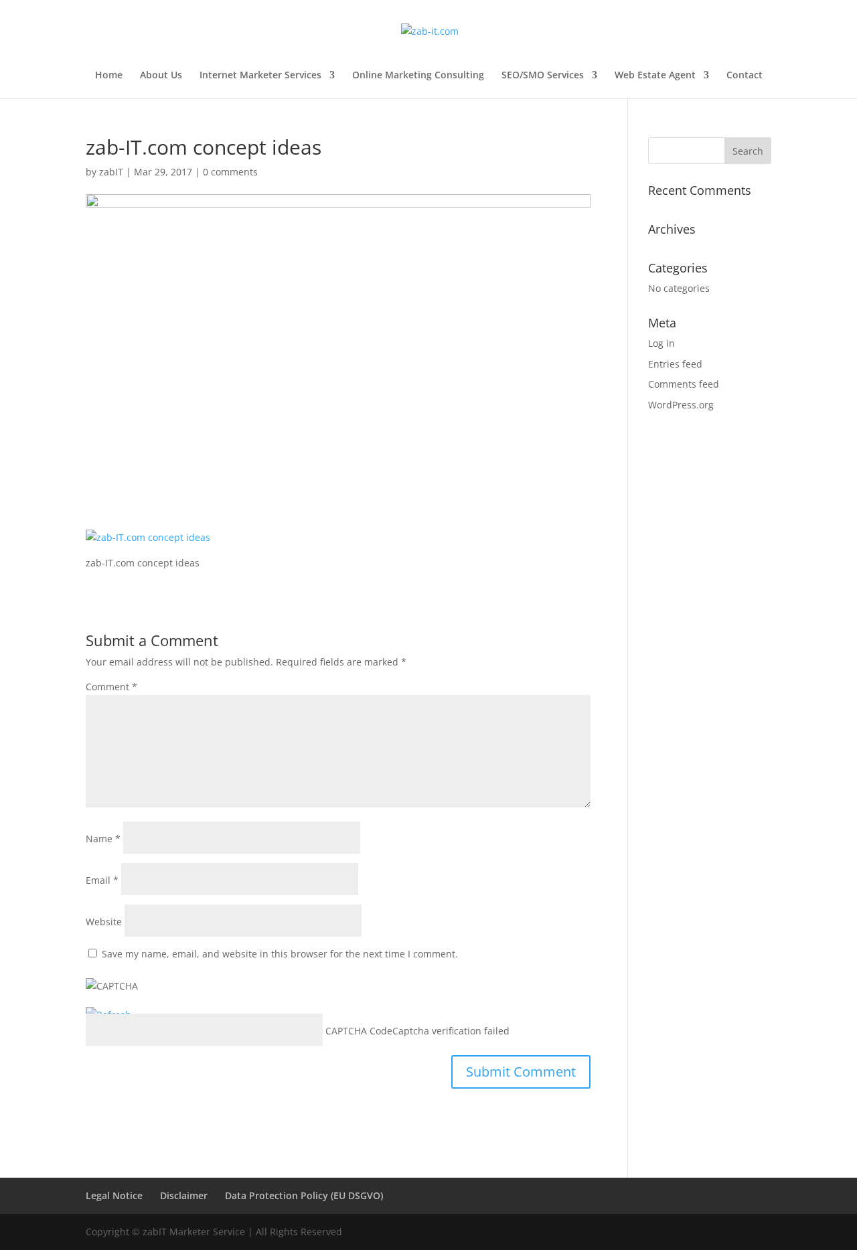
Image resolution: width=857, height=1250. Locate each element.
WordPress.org (681, 404)
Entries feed (675, 364)
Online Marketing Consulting (418, 75)
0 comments (230, 171)
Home (109, 75)
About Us (161, 75)
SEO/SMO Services (542, 75)
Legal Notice (114, 1195)
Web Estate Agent (655, 75)
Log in (661, 343)
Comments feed (683, 384)
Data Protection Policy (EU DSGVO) (304, 1195)
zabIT (111, 171)
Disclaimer (184, 1195)
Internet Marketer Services (260, 75)
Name (103, 838)
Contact (744, 75)
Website (104, 921)
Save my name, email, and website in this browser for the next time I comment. (280, 953)
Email (102, 880)
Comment (111, 686)
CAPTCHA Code (358, 1030)
